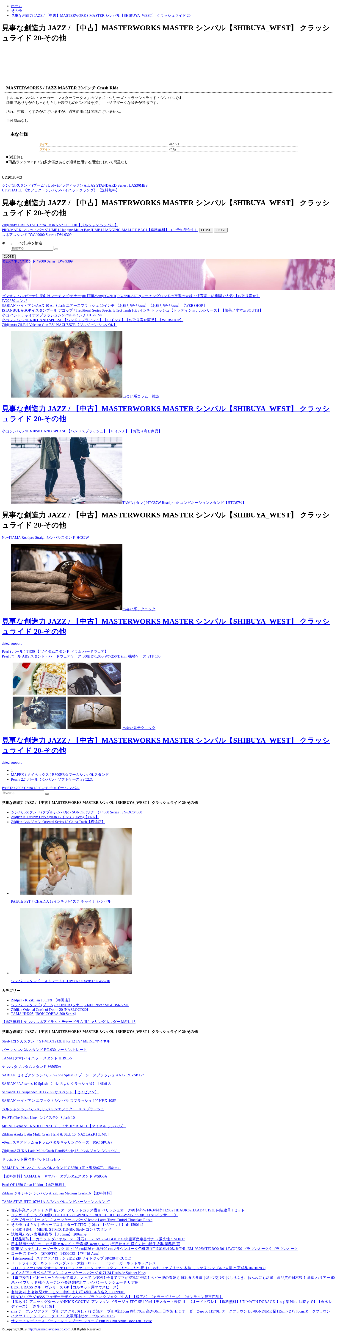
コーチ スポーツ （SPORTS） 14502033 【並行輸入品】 (56, 1253)
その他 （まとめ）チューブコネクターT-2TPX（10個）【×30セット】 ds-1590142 (77, 1225)
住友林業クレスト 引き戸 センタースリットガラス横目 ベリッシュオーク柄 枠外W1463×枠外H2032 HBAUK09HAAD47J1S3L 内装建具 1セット (128, 1210)
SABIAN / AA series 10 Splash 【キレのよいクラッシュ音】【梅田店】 (58, 1084)
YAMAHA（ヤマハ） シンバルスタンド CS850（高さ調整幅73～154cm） (61, 1168)
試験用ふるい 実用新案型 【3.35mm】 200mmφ (48, 1234)
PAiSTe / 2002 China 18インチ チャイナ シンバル (41, 788)
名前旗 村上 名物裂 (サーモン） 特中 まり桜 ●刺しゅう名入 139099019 (68, 1292)
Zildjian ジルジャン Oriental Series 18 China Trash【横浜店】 (58, 822)
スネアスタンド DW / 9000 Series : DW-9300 (37, 235)
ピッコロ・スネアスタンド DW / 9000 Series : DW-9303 (46, 266)
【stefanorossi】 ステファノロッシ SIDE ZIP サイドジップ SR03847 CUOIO (71, 1258)
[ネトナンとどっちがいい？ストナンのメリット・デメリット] (173, 862)
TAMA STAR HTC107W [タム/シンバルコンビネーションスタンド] (56, 1202)
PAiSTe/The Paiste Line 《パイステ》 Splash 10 (38, 1117)
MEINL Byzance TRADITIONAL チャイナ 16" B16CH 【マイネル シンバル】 (64, 1126)
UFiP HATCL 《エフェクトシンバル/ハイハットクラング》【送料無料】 (60, 190)
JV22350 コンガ (14, 301)
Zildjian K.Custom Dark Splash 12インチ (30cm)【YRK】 (55, 817)
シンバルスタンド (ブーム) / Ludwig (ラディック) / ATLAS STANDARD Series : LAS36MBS (75, 185)
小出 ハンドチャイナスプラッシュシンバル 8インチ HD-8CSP (52, 315)
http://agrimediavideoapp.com (49, 1329)
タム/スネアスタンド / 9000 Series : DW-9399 (37, 261)
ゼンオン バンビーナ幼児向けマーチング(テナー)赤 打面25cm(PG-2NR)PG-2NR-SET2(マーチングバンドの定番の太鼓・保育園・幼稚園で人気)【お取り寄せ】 (131, 296)
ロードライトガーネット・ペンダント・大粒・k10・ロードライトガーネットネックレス (83, 1263)
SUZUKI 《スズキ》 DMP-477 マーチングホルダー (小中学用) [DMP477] (60, 287)
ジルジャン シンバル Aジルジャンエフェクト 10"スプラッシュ (53, 1109)
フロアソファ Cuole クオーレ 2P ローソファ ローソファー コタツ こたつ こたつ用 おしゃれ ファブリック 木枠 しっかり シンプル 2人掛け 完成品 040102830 (138, 1268)
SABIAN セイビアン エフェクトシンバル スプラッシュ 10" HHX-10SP (59, 1101)
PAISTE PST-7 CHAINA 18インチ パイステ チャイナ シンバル (61, 901)
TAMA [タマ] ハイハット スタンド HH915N (37, 1058)
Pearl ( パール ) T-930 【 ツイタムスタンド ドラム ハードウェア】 (55, 651)
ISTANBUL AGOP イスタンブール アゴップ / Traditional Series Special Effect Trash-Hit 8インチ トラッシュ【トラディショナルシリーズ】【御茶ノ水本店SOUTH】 (132, 310)
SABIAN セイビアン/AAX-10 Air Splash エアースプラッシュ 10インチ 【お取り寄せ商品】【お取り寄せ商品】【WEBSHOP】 (104, 305)
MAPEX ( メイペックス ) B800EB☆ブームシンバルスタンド (60, 775)
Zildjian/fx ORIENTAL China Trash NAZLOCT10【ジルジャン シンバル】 (60, 225)
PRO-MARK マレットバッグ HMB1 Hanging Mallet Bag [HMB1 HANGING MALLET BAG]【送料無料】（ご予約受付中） (100, 230)
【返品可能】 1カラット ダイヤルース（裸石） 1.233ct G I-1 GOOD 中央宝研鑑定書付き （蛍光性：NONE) (98, 1239)
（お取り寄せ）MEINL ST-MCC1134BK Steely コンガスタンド (61, 1229)
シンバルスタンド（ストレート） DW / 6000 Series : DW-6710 (60, 981)
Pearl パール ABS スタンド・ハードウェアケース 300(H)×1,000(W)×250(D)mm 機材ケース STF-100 (81, 656)
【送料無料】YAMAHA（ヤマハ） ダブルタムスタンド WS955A (54, 1176)
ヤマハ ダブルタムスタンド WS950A (31, 1067)
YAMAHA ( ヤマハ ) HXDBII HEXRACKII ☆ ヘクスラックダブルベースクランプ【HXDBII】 (198, 287)
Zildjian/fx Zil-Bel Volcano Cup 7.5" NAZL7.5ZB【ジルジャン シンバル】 (59, 325)
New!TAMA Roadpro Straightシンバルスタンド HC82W (45, 537)
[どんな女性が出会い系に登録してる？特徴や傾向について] (173, 941)
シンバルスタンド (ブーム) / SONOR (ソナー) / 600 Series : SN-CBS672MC (70, 1005)
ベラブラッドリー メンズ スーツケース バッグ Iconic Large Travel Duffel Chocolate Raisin (81, 1220)
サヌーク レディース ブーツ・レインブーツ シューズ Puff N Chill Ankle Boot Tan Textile (81, 1321)
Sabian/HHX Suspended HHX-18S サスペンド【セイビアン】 (50, 1092)
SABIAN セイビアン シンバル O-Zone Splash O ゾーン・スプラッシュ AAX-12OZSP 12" (73, 1075)
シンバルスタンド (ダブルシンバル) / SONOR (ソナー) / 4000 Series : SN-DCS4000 (76, 812)
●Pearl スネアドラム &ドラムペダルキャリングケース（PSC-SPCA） (58, 1142)
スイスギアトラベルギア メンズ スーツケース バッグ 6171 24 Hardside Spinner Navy (78, 1273)
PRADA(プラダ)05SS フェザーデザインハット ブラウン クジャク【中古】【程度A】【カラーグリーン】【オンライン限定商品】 (117, 1297)
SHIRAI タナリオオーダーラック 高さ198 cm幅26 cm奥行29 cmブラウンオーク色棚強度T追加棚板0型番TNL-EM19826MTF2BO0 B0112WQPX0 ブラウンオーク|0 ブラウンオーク (154, 1249)
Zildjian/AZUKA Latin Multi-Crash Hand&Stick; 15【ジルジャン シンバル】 (61, 1151)
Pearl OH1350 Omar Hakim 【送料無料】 (34, 1185)
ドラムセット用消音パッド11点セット (33, 1159)
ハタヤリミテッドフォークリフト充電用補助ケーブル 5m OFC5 (63, 1316)
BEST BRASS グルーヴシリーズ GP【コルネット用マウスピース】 (65, 1287)
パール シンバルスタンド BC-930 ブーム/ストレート (44, 1050)
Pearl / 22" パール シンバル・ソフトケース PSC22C (52, 779)
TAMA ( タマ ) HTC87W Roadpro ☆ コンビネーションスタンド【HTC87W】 (184, 503)
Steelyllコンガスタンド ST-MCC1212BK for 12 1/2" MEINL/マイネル (56, 1041)
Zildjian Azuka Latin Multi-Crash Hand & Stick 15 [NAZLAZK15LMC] (55, 1134)
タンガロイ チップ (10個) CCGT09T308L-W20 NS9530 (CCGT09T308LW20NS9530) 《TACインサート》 (94, 1215)
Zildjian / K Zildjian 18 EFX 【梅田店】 (41, 1000)
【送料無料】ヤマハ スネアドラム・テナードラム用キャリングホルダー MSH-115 (68, 1022)
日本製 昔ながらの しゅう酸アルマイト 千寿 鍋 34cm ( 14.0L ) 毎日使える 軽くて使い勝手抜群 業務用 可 (95, 1244)
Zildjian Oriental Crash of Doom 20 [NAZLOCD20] (49, 1010)
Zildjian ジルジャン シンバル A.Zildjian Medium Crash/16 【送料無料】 (58, 1193)
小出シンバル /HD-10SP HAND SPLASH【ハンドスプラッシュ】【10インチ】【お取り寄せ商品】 (82, 431)
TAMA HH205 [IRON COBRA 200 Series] (43, 1014)
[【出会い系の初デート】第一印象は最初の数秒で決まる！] (66, 503)
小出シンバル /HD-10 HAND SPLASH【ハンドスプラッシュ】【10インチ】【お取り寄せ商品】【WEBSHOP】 (92, 320)
